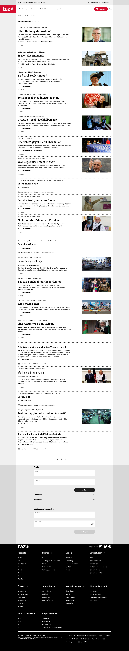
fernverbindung (23, 594)
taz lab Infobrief (47, 600)
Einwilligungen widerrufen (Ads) (77, 642)
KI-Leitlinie (106, 636)
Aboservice (46, 621)
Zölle (43, 558)
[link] (20, 9)
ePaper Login (46, 624)
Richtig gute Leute (48, 570)
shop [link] (35, 2)
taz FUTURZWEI (95, 595)
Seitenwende (100, 639)
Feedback (45, 618)
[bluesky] (105, 547)
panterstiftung (95, 570)
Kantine (20, 622)
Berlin (20, 573)
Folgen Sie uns (93, 546)
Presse (68, 570)
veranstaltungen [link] (28, 2)
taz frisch (45, 594)
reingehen (21, 606)
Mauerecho (22, 600)
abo (91, 558)
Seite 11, (40, 449)
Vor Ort (68, 594)
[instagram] (109, 547)
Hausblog (69, 561)
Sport (20, 570)
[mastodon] (100, 547)
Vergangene (70, 600)
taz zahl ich (94, 564)
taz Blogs (93, 592)
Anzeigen (21, 628)
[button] (110, 9)
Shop (19, 625)
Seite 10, (40, 364)
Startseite (21, 16)
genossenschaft (95, 561)
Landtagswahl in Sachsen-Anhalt (51, 562)
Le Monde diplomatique (98, 598)
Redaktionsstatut (80, 636)
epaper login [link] (106, 2)
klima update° (22, 597)
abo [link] (89, 2)
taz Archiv (93, 601)
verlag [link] (19, 2)
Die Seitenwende (72, 564)
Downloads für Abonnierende (52, 627)
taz (23, 546)
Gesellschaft (22, 564)
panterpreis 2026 (96, 573)
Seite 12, (44, 192)
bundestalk (22, 591)
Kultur (20, 567)
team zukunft (46, 591)
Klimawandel (46, 567)
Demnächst (70, 591)
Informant (69, 639)
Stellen (68, 567)
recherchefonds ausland (98, 567)
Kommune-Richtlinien (94, 636)
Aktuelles (69, 558)
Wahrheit (21, 579)
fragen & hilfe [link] (42, 2)
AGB (93, 639)
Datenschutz (78, 639)
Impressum (87, 639)
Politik (20, 558)
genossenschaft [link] (96, 2)
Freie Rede (21, 603)
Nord (19, 576)
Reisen (20, 619)
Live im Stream (71, 597)
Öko (19, 561)
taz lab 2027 (70, 603)
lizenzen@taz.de (31, 638)
